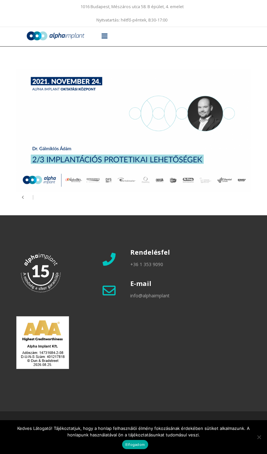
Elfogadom (135, 444)
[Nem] (259, 437)
